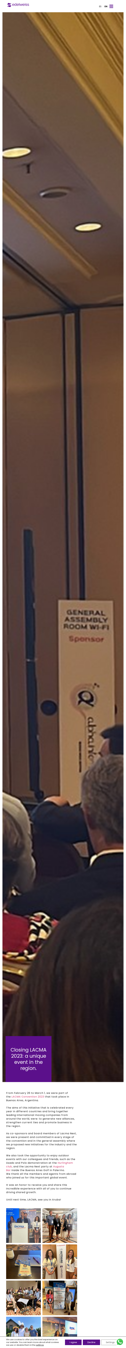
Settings (110, 1342)
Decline (91, 1342)
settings (40, 1345)
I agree (73, 1342)
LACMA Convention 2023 (28, 1096)
